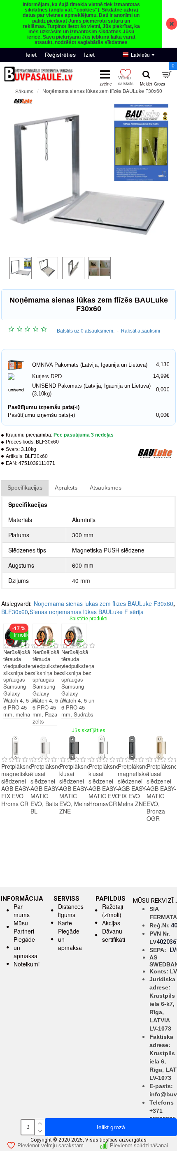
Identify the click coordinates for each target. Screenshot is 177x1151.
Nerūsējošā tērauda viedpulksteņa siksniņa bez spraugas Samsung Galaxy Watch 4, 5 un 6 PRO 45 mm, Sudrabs (77, 683)
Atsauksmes (105, 487)
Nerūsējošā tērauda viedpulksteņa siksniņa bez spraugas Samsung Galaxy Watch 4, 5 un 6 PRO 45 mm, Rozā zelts (49, 687)
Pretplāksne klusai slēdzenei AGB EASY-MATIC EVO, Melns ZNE (74, 789)
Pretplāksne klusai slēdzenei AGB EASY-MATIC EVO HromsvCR (103, 785)
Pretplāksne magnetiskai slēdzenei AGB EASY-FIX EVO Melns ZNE (133, 785)
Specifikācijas (24, 487)
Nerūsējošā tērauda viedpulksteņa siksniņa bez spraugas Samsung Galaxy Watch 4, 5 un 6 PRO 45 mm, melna (19, 683)
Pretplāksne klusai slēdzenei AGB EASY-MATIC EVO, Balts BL (45, 789)
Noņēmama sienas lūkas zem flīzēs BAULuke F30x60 (103, 603)
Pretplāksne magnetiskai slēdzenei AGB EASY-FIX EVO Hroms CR (17, 785)
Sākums (24, 91)
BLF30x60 (14, 612)
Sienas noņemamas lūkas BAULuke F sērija (87, 612)
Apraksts (66, 487)
